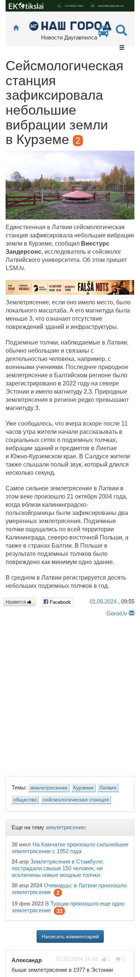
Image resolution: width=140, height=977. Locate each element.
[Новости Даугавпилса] (70, 25)
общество (25, 800)
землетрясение (49, 788)
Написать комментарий (70, 936)
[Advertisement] (70, 694)
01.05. (103, 601)
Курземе (83, 788)
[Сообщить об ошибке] (131, 613)
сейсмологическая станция (76, 800)
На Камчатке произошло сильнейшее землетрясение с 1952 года (70, 847)
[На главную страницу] (16, 28)
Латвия (107, 788)
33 (59, 911)
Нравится (16, 602)
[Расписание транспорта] (103, 33)
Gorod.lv (116, 613)
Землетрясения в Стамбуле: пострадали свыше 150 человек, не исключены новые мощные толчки (58, 868)
